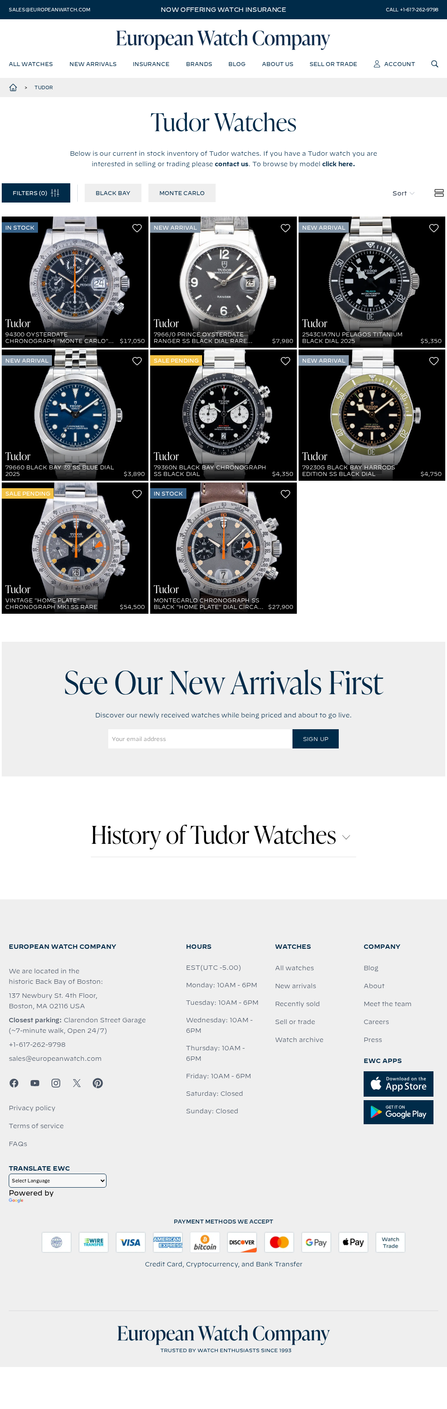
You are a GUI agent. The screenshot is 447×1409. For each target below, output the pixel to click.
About (374, 985)
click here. (338, 164)
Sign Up (315, 739)
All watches (294, 968)
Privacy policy (32, 1108)
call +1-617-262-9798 (412, 9)
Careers (376, 1021)
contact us (231, 164)
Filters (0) (30, 193)
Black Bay (113, 193)
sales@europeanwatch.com (49, 9)
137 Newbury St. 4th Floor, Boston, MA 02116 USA (53, 1001)
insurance (151, 63)
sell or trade (333, 63)
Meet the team (388, 1003)
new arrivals (93, 63)
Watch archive (299, 1039)
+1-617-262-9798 (37, 1044)
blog (236, 63)
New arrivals (295, 985)
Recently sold (297, 1003)
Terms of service (36, 1125)
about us (277, 63)
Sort (399, 193)
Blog (371, 968)
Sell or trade (295, 1021)
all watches (31, 63)
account (399, 64)
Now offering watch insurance (223, 9)
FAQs (18, 1143)
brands (199, 63)
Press (373, 1039)
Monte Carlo (182, 193)
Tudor (43, 87)
